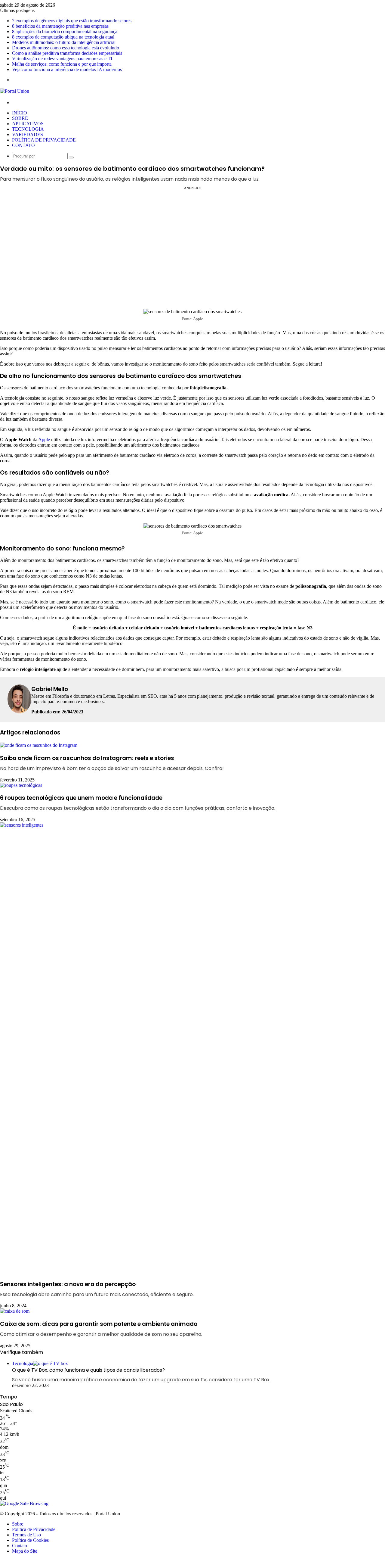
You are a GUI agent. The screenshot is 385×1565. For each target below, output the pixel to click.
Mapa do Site (24, 1551)
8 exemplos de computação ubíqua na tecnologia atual (63, 36)
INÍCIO (19, 112)
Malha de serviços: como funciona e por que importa (62, 64)
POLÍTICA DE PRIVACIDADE (44, 139)
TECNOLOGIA (28, 129)
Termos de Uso (26, 1534)
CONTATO (23, 145)
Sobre (17, 1523)
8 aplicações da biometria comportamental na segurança (64, 31)
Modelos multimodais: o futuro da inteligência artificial (64, 42)
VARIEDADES (27, 134)
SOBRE (20, 118)
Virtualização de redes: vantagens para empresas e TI (62, 58)
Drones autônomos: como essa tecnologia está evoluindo (65, 47)
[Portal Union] (14, 91)
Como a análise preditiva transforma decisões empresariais (67, 53)
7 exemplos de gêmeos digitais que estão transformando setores (71, 20)
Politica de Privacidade (33, 1529)
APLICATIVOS (28, 123)
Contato (19, 1545)
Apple (44, 439)
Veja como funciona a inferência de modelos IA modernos (67, 69)
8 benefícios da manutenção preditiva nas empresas (60, 26)
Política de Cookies (30, 1540)
